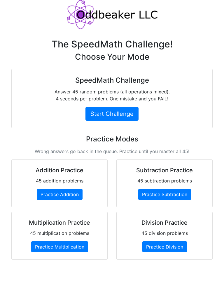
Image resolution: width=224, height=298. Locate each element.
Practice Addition (60, 194)
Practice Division (164, 247)
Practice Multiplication (59, 247)
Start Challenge (112, 113)
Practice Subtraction (164, 194)
